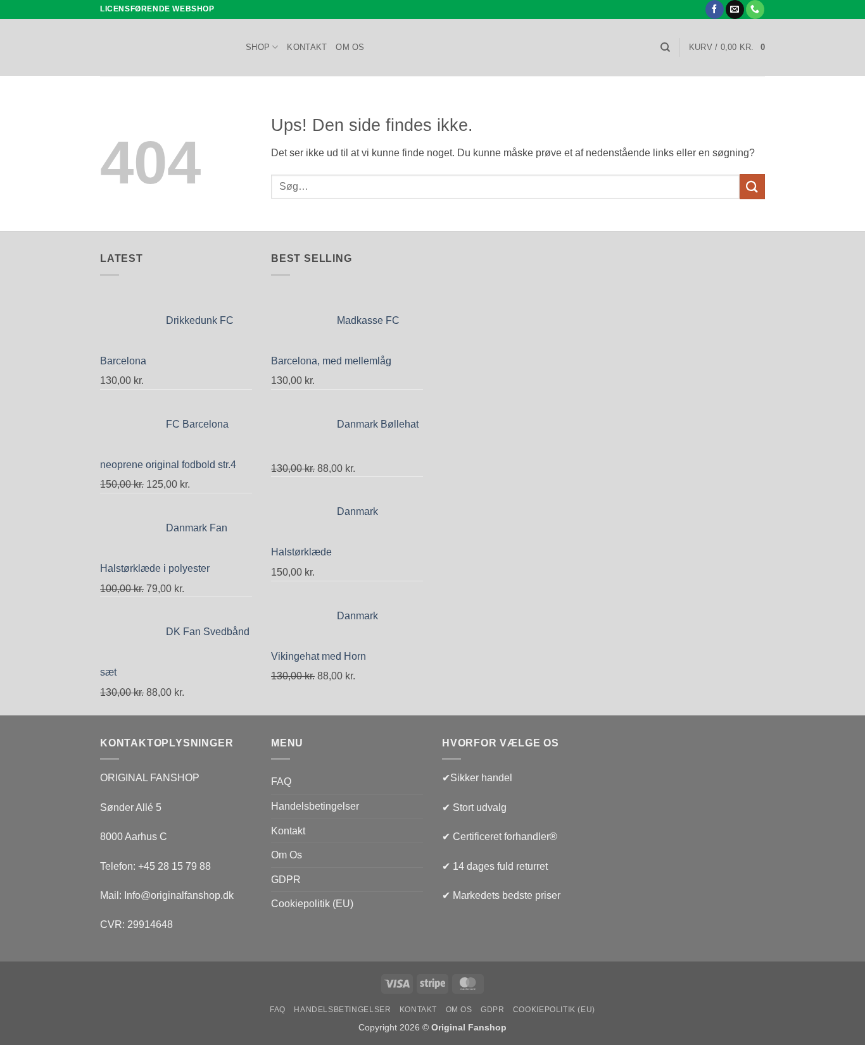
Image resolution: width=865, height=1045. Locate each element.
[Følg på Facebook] (714, 9)
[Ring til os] (755, 9)
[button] (727, 47)
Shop (258, 47)
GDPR (286, 879)
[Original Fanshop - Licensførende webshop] (163, 47)
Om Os (350, 47)
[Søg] (665, 47)
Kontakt (307, 47)
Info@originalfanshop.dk (179, 895)
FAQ (281, 781)
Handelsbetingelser (315, 806)
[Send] (752, 186)
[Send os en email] (735, 9)
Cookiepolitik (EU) (312, 903)
